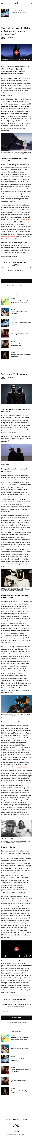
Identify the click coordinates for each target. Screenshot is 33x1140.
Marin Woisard (11, 37)
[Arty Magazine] (16, 3)
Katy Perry (26, 219)
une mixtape (19, 480)
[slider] (9, 59)
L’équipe (8, 1119)
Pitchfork (23, 901)
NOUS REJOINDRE (16, 281)
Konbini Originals (27, 153)
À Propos (24, 1119)
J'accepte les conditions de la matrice (17, 285)
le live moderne (22, 767)
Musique (3, 24)
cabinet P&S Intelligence (9, 236)
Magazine (16, 1119)
